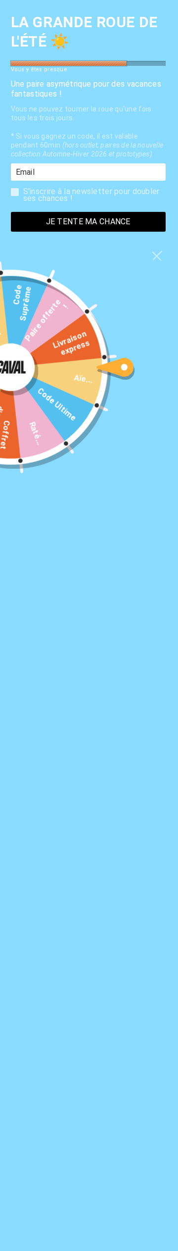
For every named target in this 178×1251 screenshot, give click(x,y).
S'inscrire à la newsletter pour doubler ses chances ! (91, 194)
